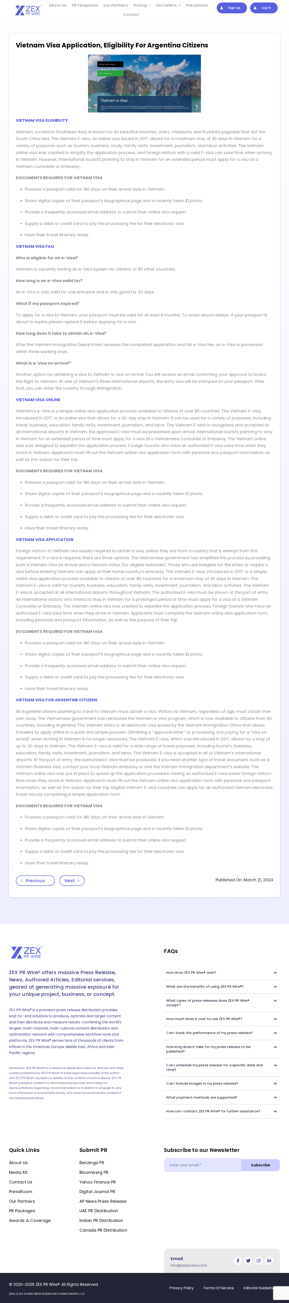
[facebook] (238, 1261)
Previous (35, 880)
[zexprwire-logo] (28, 5)
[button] (222, 972)
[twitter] (248, 1261)
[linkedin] (269, 1261)
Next (70, 880)
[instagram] (259, 1261)
